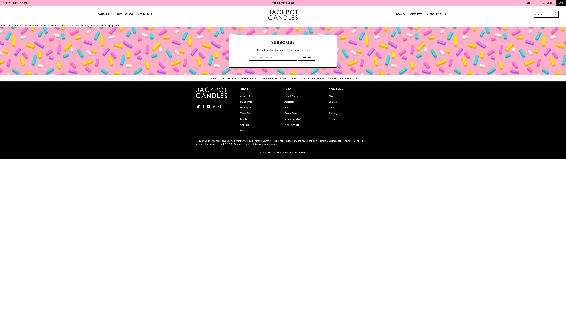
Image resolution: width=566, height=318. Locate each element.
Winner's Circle (291, 125)
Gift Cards (245, 130)
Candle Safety (291, 113)
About (6, 3)
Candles (104, 14)
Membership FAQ (292, 119)
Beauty (400, 14)
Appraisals (145, 14)
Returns (332, 107)
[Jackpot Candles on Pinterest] (214, 107)
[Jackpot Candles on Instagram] (219, 107)
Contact (333, 102)
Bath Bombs (125, 14)
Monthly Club (436, 14)
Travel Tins (245, 113)
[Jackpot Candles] (283, 15)
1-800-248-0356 (230, 144)
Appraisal (289, 102)
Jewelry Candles (248, 96)
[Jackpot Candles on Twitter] (198, 107)
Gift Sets (416, 14)
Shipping (333, 113)
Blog (286, 107)
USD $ (530, 3)
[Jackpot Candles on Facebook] (203, 107)
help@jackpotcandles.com (264, 144)
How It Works (21, 3)
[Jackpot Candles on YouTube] (209, 107)
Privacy (332, 119)
